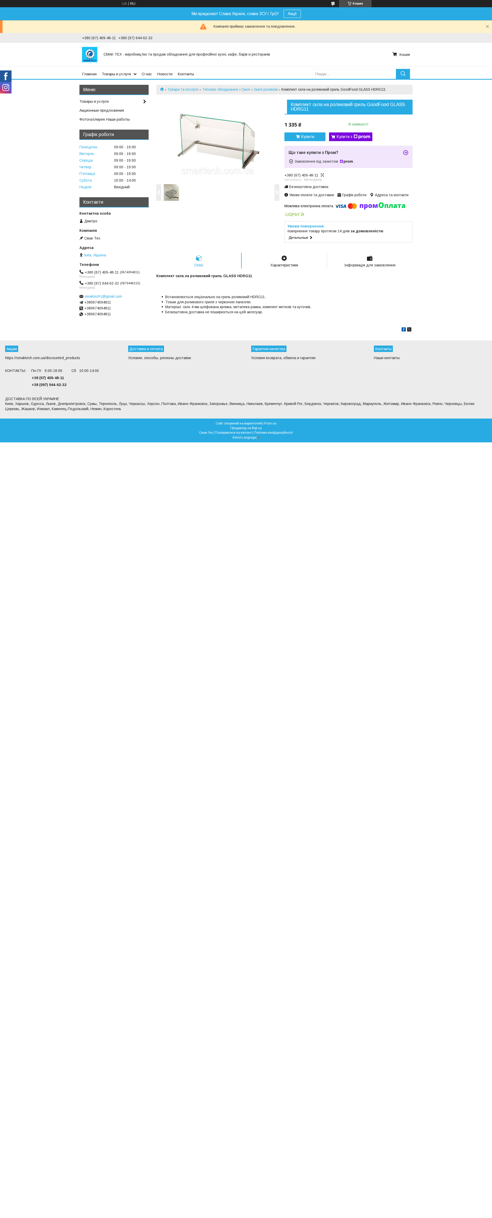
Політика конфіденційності (273, 432)
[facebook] (404, 330)
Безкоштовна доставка (308, 187)
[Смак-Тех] (89, 54)
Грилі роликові (266, 89)
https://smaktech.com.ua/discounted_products (42, 358)
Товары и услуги (116, 74)
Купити (307, 136)
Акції (292, 14)
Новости (164, 74)
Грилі (246, 89)
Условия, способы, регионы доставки (159, 358)
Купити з (344, 136)
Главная (89, 74)
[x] (409, 330)
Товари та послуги (182, 89)
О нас (147, 74)
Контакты (186, 74)
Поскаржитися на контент (233, 432)
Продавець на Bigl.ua (246, 428)
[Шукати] (403, 74)
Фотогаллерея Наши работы (104, 119)
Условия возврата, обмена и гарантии (283, 358)
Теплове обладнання (220, 89)
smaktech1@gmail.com (103, 296)
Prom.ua (270, 423)
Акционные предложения (101, 110)
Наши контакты (387, 358)
